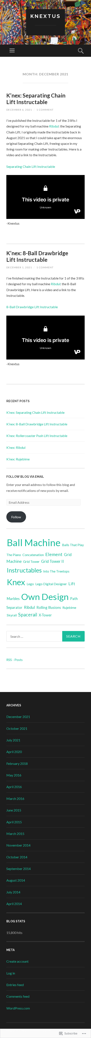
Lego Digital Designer (51, 584)
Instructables (24, 570)
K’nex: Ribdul (15, 447)
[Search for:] (45, 636)
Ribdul (54, 126)
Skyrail (12, 615)
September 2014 (18, 869)
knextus (45, 16)
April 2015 (14, 822)
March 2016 (15, 798)
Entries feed (15, 985)
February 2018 (17, 763)
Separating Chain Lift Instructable (30, 166)
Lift (71, 583)
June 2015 (13, 810)
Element (53, 554)
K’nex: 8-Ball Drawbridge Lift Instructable (37, 256)
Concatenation (33, 555)
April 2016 (14, 787)
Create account (17, 961)
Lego (30, 584)
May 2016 (13, 775)
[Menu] (12, 51)
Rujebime (69, 607)
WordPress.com (18, 1008)
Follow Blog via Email (25, 476)
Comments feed (17, 996)
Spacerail (27, 614)
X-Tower (45, 615)
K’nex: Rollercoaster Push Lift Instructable (36, 436)
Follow (16, 517)
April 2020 (14, 752)
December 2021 (18, 717)
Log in (10, 973)
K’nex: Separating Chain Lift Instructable (35, 98)
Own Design (45, 596)
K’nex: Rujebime (18, 459)
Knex (16, 582)
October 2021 (16, 728)
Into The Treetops (56, 571)
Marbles (13, 598)
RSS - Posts (14, 660)
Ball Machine (34, 542)
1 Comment (45, 109)
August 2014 (15, 880)
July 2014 (13, 892)
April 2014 (14, 904)
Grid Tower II (52, 561)
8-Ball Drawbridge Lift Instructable (32, 307)
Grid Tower (31, 561)
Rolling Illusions (48, 607)
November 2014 (18, 845)
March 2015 (15, 834)
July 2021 (13, 740)
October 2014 (16, 857)
